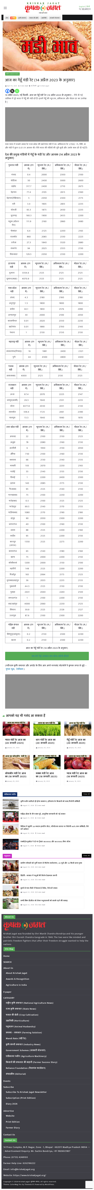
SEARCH (7, 962)
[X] (12, 91)
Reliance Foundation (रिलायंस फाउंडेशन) (26, 1068)
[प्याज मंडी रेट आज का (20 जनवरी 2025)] (16, 723)
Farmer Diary (13, 1128)
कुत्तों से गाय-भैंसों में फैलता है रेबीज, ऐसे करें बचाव (39, 888)
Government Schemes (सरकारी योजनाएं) (26, 1050)
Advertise (8, 1111)
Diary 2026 (12, 1104)
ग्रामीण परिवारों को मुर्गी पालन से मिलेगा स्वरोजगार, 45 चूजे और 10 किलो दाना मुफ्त (51, 863)
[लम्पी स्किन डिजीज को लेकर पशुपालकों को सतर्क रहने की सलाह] (11, 903)
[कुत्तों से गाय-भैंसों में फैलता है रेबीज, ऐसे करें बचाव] (11, 890)
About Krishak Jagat (16, 973)
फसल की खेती (33, 18)
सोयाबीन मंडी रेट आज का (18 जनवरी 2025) (16, 775)
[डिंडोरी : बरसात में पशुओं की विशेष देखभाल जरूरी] (11, 878)
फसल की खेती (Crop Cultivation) (22, 1015)
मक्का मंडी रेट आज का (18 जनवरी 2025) (46, 775)
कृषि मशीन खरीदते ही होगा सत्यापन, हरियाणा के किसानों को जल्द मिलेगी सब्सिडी (50, 801)
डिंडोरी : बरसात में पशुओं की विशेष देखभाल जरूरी (39, 875)
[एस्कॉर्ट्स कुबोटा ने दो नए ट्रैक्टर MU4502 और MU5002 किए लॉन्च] (11, 844)
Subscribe (8, 1087)
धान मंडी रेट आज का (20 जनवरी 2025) (46, 741)
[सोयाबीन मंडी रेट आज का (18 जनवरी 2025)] (16, 757)
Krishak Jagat (44, 86)
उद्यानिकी (44, 18)
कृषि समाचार (22, 18)
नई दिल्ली (34, 86)
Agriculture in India (16, 985)
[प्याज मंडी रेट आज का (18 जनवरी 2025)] (77, 757)
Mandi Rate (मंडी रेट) (16, 1038)
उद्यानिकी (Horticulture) (17, 1021)
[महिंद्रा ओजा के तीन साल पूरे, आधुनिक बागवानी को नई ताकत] (11, 816)
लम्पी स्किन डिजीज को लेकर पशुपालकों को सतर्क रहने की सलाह (44, 900)
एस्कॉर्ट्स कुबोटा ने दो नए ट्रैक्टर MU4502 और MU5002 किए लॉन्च (45, 841)
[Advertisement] (47, 124)
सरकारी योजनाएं (55, 18)
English (82, 6)
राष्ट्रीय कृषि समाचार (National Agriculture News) (30, 1003)
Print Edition (13, 1122)
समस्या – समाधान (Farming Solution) (24, 1033)
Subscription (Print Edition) (21, 1098)
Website (10, 1116)
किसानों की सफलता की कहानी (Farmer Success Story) (32, 1062)
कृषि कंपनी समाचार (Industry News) (23, 1044)
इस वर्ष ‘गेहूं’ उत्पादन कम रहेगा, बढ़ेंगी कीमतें (50, 656)
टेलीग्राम (20, 669)
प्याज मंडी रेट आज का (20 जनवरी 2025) (15, 741)
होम (7, 18)
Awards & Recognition (17, 979)
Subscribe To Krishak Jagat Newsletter (26, 1092)
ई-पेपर (13, 18)
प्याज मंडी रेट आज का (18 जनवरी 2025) (77, 775)
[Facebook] (7, 91)
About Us (8, 968)
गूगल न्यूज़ (10, 669)
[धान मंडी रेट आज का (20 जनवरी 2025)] (47, 723)
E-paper (7, 992)
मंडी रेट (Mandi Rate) (12, 74)
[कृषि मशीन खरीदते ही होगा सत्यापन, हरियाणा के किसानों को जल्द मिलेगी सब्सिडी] (11, 804)
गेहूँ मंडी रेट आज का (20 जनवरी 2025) (76, 741)
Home (6, 956)
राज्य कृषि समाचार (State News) (21, 1009)
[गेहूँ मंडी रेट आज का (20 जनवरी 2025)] (77, 723)
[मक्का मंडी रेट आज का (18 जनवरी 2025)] (47, 757)
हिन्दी (88, 6)
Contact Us (9, 1135)
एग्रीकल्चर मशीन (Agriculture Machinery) (26, 1056)
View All (86, 794)
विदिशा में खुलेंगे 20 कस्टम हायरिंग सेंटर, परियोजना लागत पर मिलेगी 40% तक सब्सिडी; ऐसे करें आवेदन (55, 828)
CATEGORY (9, 998)
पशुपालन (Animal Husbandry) (21, 1027)
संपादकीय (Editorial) (16, 1074)
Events (7, 1081)
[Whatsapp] (17, 91)
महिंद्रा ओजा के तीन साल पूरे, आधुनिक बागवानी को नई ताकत (43, 814)
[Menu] (5, 8)
